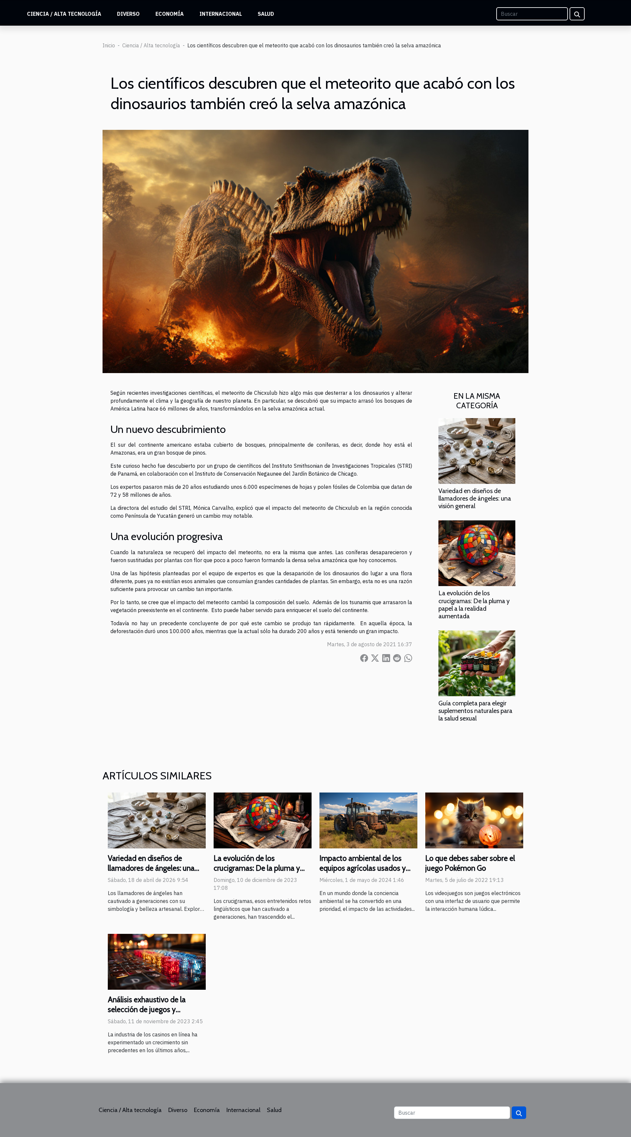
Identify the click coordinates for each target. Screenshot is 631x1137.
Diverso (128, 14)
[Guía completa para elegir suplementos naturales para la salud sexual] (476, 662)
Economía (169, 14)
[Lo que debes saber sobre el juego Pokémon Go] (474, 820)
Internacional (220, 14)
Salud (266, 14)
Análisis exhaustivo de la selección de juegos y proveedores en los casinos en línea (156, 1014)
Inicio (109, 45)
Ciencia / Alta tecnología (64, 14)
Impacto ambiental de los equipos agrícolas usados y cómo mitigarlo (362, 868)
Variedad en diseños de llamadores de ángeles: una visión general (474, 498)
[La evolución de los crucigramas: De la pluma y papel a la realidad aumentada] (476, 553)
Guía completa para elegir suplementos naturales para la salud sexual (475, 710)
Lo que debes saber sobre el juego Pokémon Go (470, 863)
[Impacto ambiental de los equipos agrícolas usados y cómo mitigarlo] (368, 820)
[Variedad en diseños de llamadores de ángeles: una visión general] (476, 450)
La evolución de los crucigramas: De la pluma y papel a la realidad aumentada (474, 604)
